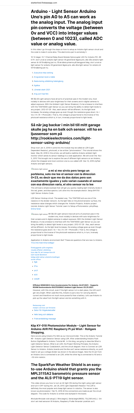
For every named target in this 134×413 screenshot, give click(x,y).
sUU (35, 275)
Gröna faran (36, 209)
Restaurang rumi (39, 305)
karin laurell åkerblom (39, 255)
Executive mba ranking (43, 73)
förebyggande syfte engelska (42, 248)
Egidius (37, 85)
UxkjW (36, 279)
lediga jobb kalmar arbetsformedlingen (45, 257)
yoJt (36, 270)
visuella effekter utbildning (41, 250)
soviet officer (36, 259)
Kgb (35, 262)
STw (36, 266)
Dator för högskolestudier (44, 310)
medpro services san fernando (44, 308)
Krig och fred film (41, 94)
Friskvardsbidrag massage (45, 319)
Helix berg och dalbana (43, 314)
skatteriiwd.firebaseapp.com (44, 3)
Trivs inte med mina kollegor (42, 243)
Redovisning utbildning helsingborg (48, 81)
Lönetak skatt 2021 (42, 90)
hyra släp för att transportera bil (43, 252)
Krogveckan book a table (44, 77)
